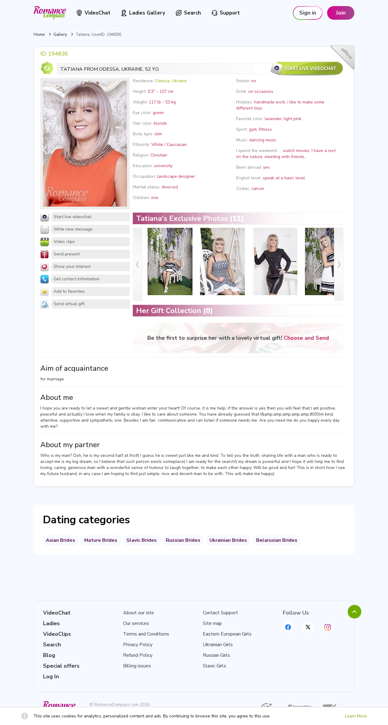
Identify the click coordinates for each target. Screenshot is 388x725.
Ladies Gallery (147, 12)
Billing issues (137, 666)
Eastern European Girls (227, 634)
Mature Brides (100, 540)
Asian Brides (60, 540)
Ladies (51, 623)
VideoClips (57, 634)
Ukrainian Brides (228, 540)
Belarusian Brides (276, 540)
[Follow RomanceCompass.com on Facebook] (288, 627)
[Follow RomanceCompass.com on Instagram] (327, 627)
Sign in (307, 12)
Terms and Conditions (146, 634)
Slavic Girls (214, 666)
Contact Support (220, 612)
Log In (51, 676)
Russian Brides (183, 540)
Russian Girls (216, 655)
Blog (49, 655)
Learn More (356, 716)
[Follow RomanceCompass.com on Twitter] (308, 627)
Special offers (61, 665)
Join (341, 12)
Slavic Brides (141, 540)
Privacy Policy (137, 644)
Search (192, 12)
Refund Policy (137, 655)
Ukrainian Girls (218, 644)
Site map (212, 623)
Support (230, 12)
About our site (138, 612)
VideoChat (97, 12)
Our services (136, 623)
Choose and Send (306, 338)
